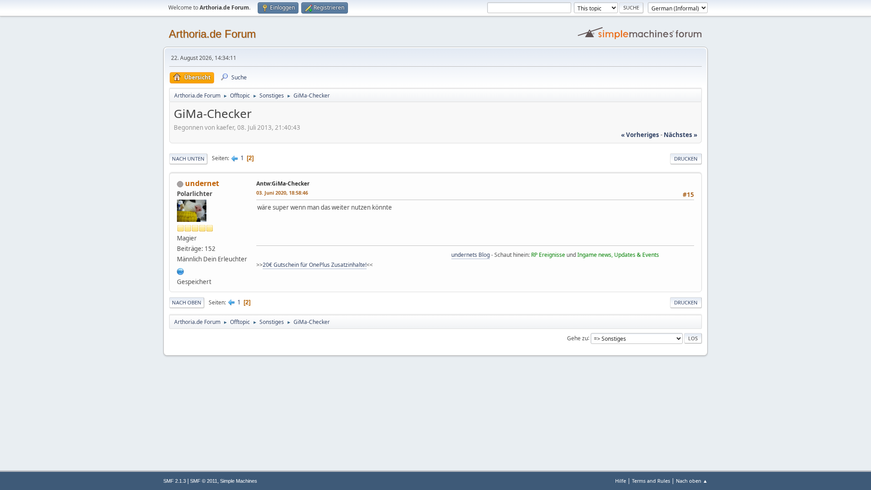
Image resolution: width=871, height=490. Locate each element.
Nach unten (188, 158)
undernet (202, 183)
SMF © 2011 (203, 481)
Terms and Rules (651, 480)
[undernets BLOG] (180, 271)
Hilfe (620, 480)
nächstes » (680, 135)
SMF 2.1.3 (174, 481)
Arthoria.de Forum (212, 34)
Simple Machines (238, 481)
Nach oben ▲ (692, 480)
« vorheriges (640, 135)
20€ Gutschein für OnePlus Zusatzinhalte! (315, 265)
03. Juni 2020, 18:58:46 (282, 192)
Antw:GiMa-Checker (282, 183)
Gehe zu (577, 338)
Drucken (686, 158)
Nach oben (186, 302)
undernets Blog (463, 255)
